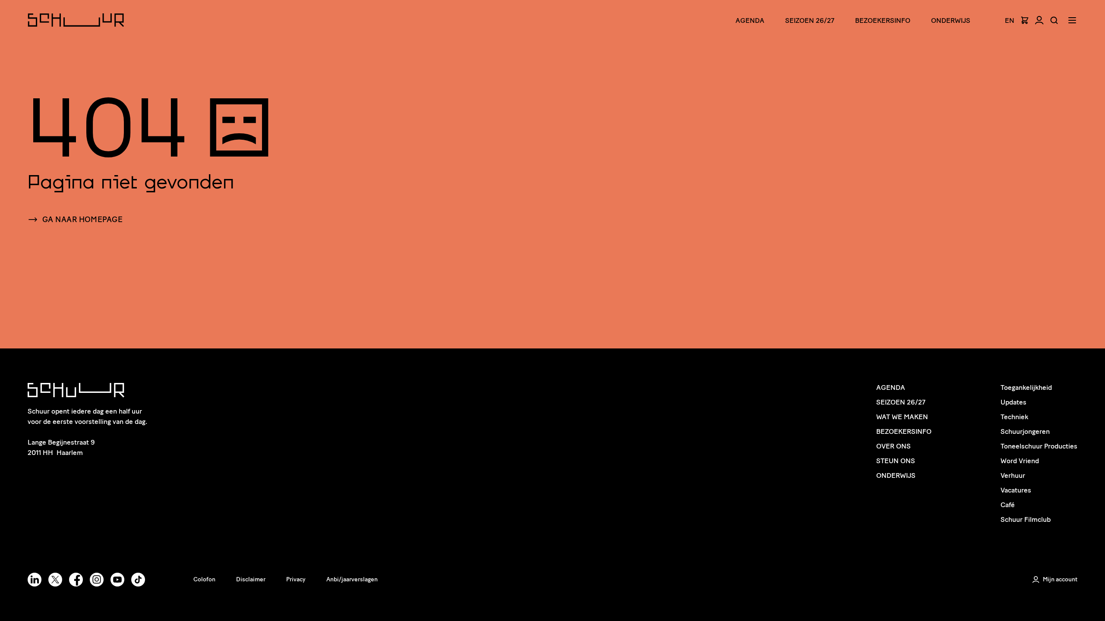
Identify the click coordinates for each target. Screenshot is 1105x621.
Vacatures (1016, 490)
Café (1008, 505)
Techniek (1014, 417)
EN (1009, 20)
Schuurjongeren (1025, 431)
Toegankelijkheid (1026, 387)
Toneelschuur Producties (1039, 446)
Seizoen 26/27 (809, 20)
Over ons (893, 446)
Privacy (296, 579)
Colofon (204, 579)
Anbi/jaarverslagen (352, 579)
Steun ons (895, 461)
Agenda (750, 20)
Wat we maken (902, 417)
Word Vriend (1020, 461)
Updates (1013, 402)
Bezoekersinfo (903, 431)
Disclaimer (250, 579)
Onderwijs (950, 20)
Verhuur (1013, 475)
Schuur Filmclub (1026, 519)
